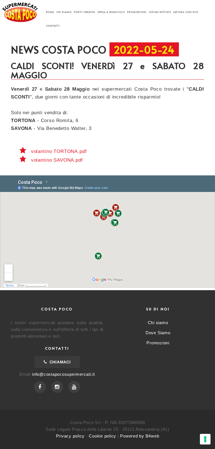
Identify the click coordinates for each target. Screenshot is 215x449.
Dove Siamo (158, 332)
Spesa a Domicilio (111, 12)
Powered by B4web (139, 436)
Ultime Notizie (160, 12)
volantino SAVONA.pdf (56, 160)
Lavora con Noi (185, 12)
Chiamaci (59, 362)
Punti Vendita (84, 12)
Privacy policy (70, 436)
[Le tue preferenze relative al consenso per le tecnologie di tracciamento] (205, 439)
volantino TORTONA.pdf (58, 151)
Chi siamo (64, 12)
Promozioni (137, 12)
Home (50, 12)
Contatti (53, 26)
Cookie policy (102, 436)
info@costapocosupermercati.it (63, 374)
